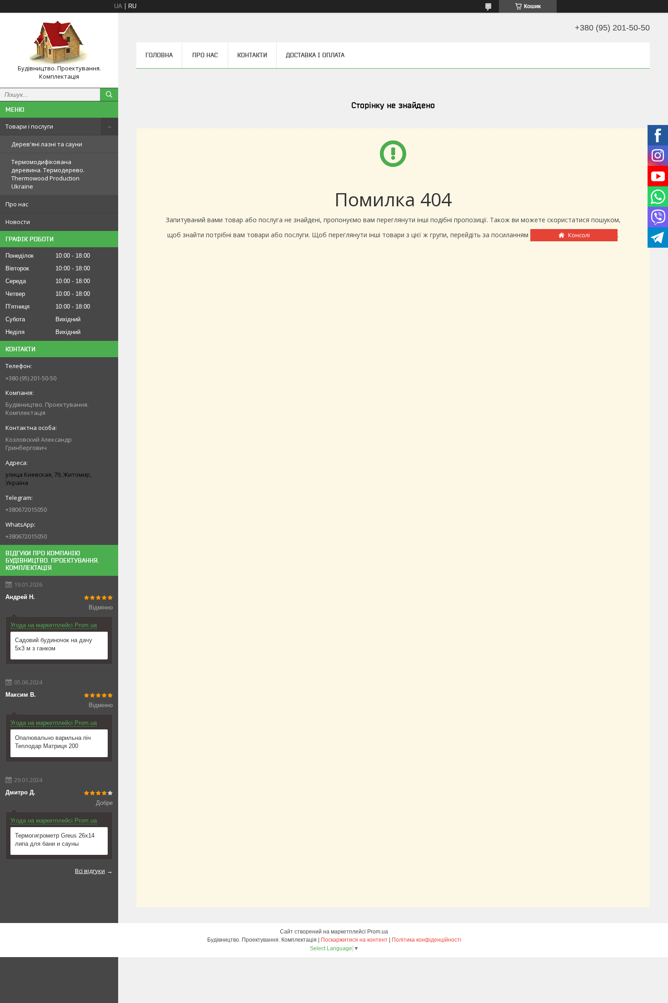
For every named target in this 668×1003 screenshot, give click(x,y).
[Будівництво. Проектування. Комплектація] (59, 42)
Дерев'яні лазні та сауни (46, 144)
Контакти (252, 55)
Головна (159, 55)
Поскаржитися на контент (354, 940)
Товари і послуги (29, 126)
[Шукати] (109, 94)
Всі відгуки (90, 871)
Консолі (579, 235)
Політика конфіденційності (426, 940)
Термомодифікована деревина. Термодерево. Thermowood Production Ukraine (48, 174)
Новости (17, 222)
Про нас (16, 204)
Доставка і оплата (315, 55)
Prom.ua (377, 931)
